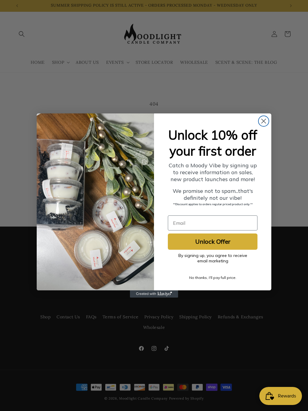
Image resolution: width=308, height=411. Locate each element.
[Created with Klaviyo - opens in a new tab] (154, 294)
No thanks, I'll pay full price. (212, 277)
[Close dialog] (263, 121)
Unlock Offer (212, 241)
